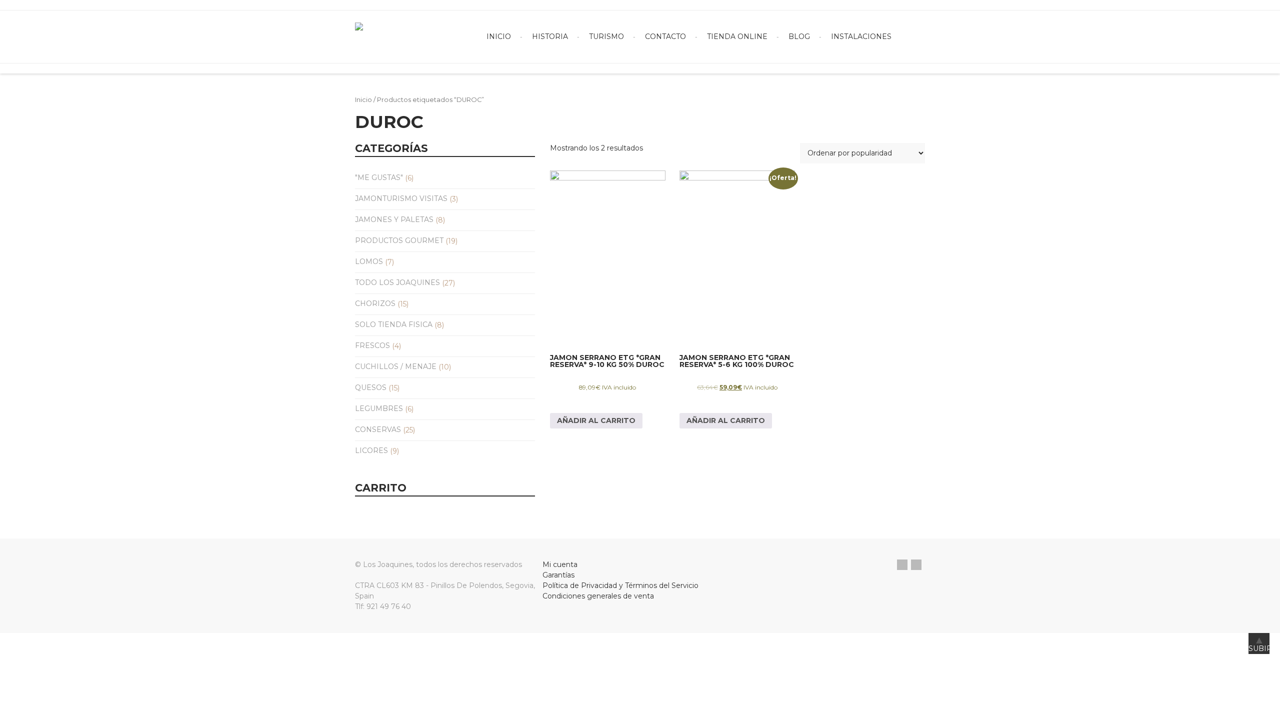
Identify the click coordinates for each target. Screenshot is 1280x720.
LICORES (371, 450)
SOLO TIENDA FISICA (393, 324)
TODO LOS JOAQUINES (397, 282)
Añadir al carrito (596, 420)
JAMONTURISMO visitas (401, 198)
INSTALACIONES (861, 36)
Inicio (498, 36)
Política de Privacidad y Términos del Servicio (620, 585)
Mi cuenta (560, 564)
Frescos (372, 345)
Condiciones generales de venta (598, 596)
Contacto (665, 36)
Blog (799, 36)
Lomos (369, 261)
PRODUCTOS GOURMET (399, 240)
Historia (550, 36)
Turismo (606, 36)
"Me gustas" (379, 177)
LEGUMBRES (379, 408)
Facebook (902, 565)
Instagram (916, 565)
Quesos (370, 387)
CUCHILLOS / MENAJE (395, 366)
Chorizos (375, 303)
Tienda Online (737, 36)
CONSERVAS (378, 429)
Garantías (558, 575)
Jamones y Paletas (394, 219)
